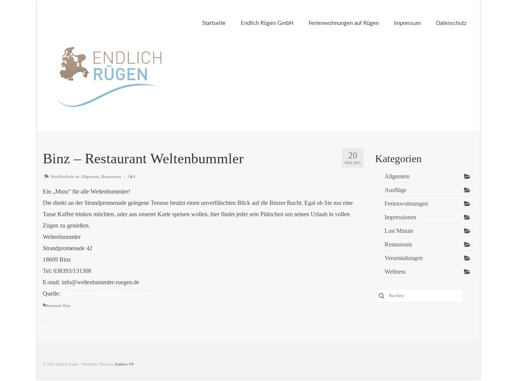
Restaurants (111, 176)
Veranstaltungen (404, 258)
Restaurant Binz (58, 306)
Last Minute (399, 231)
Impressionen (400, 217)
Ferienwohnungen (406, 203)
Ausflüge (395, 190)
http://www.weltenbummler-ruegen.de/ (108, 293)
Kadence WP (124, 364)
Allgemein (90, 176)
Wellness (395, 271)
